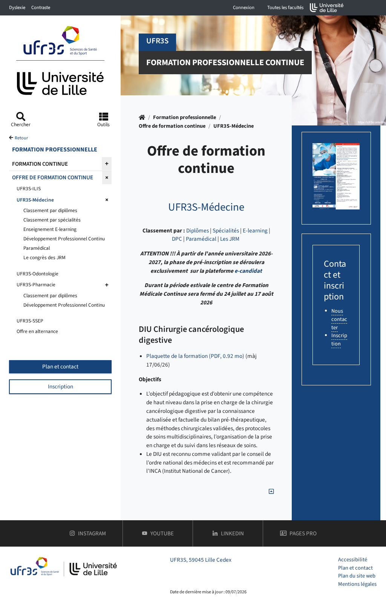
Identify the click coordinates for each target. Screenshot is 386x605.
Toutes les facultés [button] (285, 7)
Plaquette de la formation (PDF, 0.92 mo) (195, 356)
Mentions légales (357, 584)
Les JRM (229, 239)
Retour (21, 138)
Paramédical (201, 239)
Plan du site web (356, 576)
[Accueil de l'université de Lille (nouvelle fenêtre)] (327, 7)
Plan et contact (60, 366)
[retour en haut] (271, 491)
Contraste (40, 7)
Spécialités (226, 230)
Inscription (60, 386)
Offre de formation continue (172, 126)
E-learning (255, 230)
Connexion (243, 7)
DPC (177, 239)
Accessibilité (352, 560)
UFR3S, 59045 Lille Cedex (200, 560)
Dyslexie (17, 7)
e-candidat (248, 271)
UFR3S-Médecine (233, 126)
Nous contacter (339, 319)
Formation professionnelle (184, 117)
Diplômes (197, 230)
